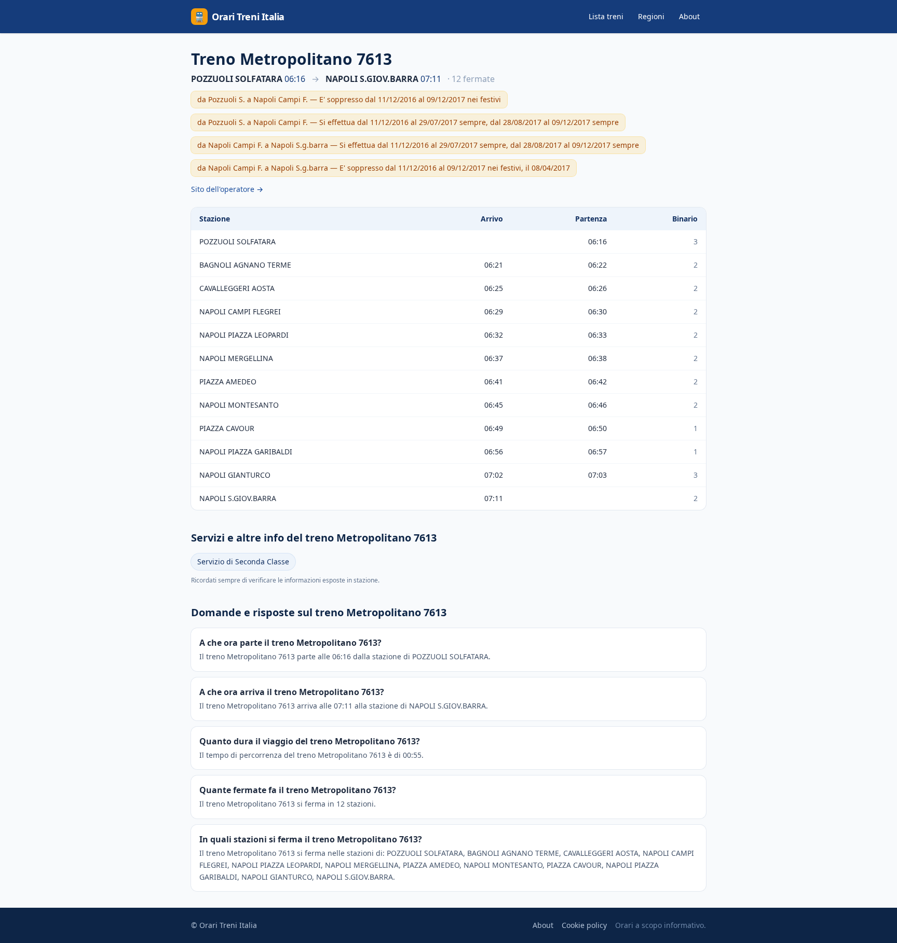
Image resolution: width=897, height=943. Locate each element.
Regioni (651, 16)
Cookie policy (584, 925)
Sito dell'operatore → (227, 189)
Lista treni (606, 16)
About (689, 16)
